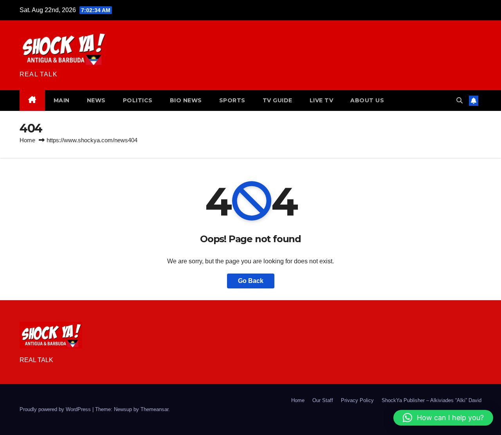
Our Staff (322, 400)
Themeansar (154, 409)
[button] (459, 100)
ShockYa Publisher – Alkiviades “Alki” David (431, 400)
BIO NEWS (186, 100)
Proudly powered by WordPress (56, 409)
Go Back (250, 280)
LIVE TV (321, 100)
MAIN (62, 100)
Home (27, 140)
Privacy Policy (357, 400)
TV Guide (277, 100)
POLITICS (138, 100)
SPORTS (232, 100)
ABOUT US (367, 100)
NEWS (96, 100)
